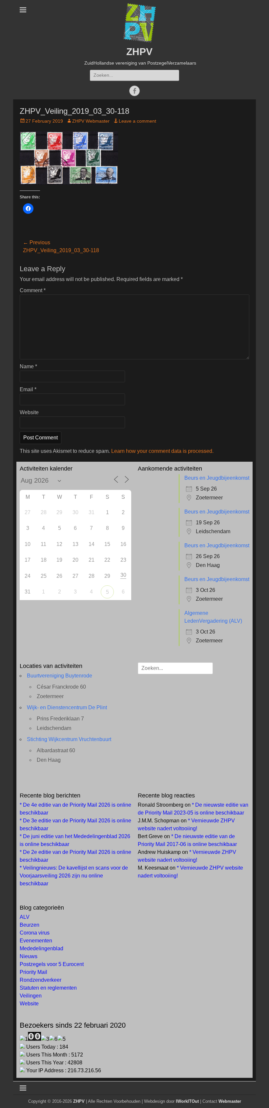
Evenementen (36, 940)
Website (29, 412)
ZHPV (139, 51)
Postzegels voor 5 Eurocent (52, 964)
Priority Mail (33, 972)
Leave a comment (137, 121)
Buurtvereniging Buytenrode (59, 675)
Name (28, 366)
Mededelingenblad (41, 948)
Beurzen (29, 925)
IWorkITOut (187, 1101)
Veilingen (31, 995)
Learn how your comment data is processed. (162, 451)
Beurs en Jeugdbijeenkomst (216, 478)
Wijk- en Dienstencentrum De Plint (67, 707)
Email (28, 389)
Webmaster (229, 1101)
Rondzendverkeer (40, 980)
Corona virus (35, 933)
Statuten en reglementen (48, 988)
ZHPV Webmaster (91, 121)
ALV (25, 917)
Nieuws (28, 956)
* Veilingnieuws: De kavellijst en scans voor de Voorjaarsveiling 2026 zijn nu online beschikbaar (74, 875)
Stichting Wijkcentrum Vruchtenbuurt (69, 739)
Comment (33, 290)
